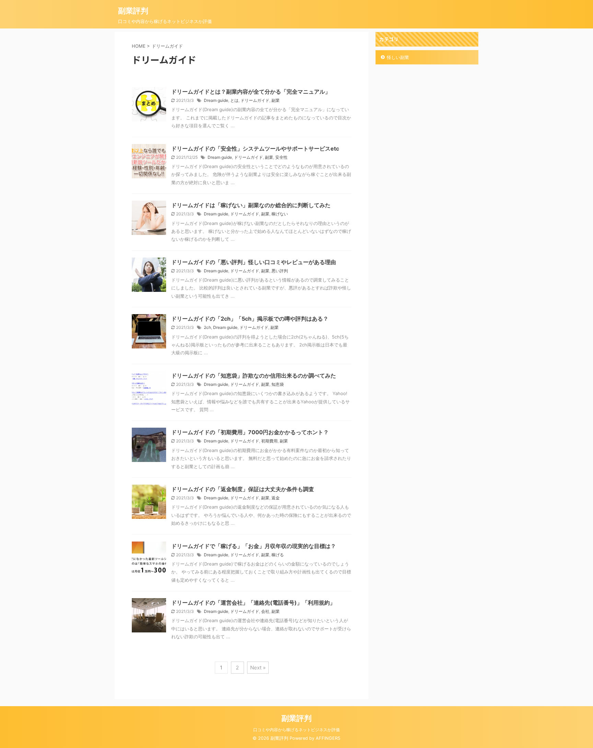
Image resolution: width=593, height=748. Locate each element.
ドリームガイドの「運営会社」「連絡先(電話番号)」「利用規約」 (253, 602)
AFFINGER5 (328, 738)
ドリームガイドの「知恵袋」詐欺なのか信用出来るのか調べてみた (253, 375)
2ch (207, 327)
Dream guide (216, 100)
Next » (258, 667)
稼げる (277, 554)
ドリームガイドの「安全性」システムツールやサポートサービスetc (255, 148)
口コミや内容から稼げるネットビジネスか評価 (296, 729)
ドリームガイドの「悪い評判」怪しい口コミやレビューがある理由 (253, 262)
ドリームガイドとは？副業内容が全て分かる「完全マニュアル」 (250, 91)
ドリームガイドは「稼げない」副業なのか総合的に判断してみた (250, 205)
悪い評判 (279, 270)
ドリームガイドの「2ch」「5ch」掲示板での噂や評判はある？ (249, 318)
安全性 (281, 157)
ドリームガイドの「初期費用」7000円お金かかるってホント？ (250, 432)
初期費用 (269, 440)
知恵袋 (277, 384)
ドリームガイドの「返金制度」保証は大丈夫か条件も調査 (242, 489)
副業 (275, 100)
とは (234, 100)
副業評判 (133, 10)
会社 (265, 611)
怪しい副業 (398, 57)
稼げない (279, 213)
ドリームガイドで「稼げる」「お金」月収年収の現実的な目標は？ (253, 546)
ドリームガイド (255, 100)
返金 (275, 497)
